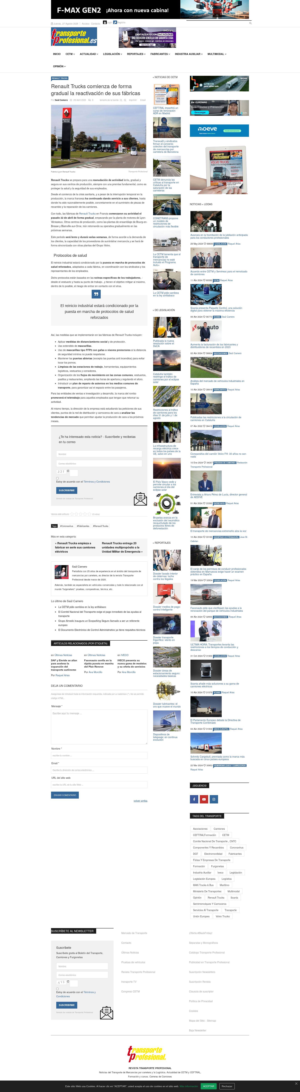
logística (227, 878)
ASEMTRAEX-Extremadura (226, 537)
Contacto (95, 23)
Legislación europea (204, 878)
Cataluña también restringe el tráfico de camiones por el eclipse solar (166, 378)
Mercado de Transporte (134, 933)
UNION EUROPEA (221, 729)
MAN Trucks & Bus (203, 885)
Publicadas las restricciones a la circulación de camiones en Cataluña (215, 418)
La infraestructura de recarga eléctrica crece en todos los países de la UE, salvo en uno (167, 449)
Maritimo (224, 885)
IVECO (124, 655)
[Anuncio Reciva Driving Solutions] (219, 83)
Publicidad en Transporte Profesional (209, 962)
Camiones (219, 828)
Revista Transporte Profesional (138, 972)
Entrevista (219, 503)
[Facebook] (194, 799)
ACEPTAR (208, 1086)
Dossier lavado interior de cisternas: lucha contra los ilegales (165, 576)
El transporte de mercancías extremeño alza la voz (218, 531)
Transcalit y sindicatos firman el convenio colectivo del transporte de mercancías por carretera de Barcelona (166, 146)
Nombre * (56, 748)
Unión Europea (201, 916)
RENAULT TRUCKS (60, 78)
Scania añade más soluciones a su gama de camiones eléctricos (214, 685)
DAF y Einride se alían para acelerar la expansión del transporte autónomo (64, 665)
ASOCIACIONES (220, 353)
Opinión (58, 66)
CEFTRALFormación (204, 835)
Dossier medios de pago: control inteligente (167, 608)
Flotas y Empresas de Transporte (211, 860)
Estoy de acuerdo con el (83, 481)
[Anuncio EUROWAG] (219, 108)
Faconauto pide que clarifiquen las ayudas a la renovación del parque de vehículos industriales (216, 609)
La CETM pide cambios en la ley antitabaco (82, 607)
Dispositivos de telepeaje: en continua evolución (165, 737)
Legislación (111, 54)
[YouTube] (204, 799)
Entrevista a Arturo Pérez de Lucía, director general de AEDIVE (218, 496)
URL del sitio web (60, 777)
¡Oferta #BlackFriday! (200, 933)
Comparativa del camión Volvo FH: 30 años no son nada (218, 455)
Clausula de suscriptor (201, 991)
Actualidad (88, 54)
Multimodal (216, 54)
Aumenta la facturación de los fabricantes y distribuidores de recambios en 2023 (214, 346)
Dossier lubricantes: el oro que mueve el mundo (167, 705)
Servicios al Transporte (205, 910)
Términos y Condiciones (97, 481)
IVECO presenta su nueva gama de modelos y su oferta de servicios (132, 663)
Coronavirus (67, 525)
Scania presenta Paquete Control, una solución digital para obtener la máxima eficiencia (216, 309)
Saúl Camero (61, 100)
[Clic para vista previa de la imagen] (99, 136)
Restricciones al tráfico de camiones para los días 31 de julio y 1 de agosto (165, 413)
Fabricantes (159, 54)
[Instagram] (214, 799)
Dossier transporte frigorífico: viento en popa (164, 640)
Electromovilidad (213, 853)
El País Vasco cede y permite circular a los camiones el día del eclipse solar (164, 485)
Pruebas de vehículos (133, 962)
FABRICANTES (220, 390)
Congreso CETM (130, 991)
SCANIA (217, 317)
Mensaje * (56, 706)
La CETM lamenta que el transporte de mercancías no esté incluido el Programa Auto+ (167, 259)
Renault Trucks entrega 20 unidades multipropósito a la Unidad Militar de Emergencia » (122, 547)
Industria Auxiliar (187, 54)
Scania (234, 897)
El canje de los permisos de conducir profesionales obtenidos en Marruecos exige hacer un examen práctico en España (218, 571)
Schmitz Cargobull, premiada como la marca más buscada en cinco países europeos (217, 758)
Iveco (220, 872)
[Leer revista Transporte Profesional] (219, 169)
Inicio (57, 54)
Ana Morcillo (95, 672)
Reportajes (135, 54)
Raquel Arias (63, 675)
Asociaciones (200, 828)
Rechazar (227, 1086)
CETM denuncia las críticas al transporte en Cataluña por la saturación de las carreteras (166, 185)
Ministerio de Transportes (207, 891)
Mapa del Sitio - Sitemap (202, 1020)
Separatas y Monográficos (203, 942)
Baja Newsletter (197, 1030)
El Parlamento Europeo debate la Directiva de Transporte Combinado (215, 721)
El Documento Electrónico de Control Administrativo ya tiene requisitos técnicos (101, 630)
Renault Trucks (87, 213)
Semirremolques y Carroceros (230, 765)
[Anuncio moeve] (219, 130)
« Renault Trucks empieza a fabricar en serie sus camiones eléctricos (75, 547)
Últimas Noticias (63, 655)
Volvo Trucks (223, 916)
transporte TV (128, 981)
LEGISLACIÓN (220, 244)
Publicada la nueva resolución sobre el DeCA (163, 343)
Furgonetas (217, 866)
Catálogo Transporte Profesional (207, 952)
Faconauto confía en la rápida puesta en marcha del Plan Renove (99, 663)
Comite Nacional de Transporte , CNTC (214, 841)
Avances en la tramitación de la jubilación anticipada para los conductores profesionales (219, 236)
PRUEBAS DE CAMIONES (225, 463)
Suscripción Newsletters (202, 972)
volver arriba (140, 800)
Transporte (231, 910)
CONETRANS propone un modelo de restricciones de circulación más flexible (165, 222)
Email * (55, 763)
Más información (189, 1086)
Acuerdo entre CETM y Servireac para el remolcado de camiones (218, 273)
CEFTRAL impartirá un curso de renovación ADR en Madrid (165, 110)
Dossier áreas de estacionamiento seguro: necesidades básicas (166, 673)
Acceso (85, 23)
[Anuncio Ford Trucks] (150, 9)
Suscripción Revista (200, 981)
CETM (69, 54)
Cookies (193, 1011)
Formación (199, 866)
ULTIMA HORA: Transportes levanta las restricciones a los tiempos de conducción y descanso (214, 647)
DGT (195, 853)
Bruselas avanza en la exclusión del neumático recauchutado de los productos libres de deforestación (166, 523)
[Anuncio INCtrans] (184, 37)
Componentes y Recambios (208, 847)
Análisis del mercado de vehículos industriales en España (217, 382)
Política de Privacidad (201, 1001)
